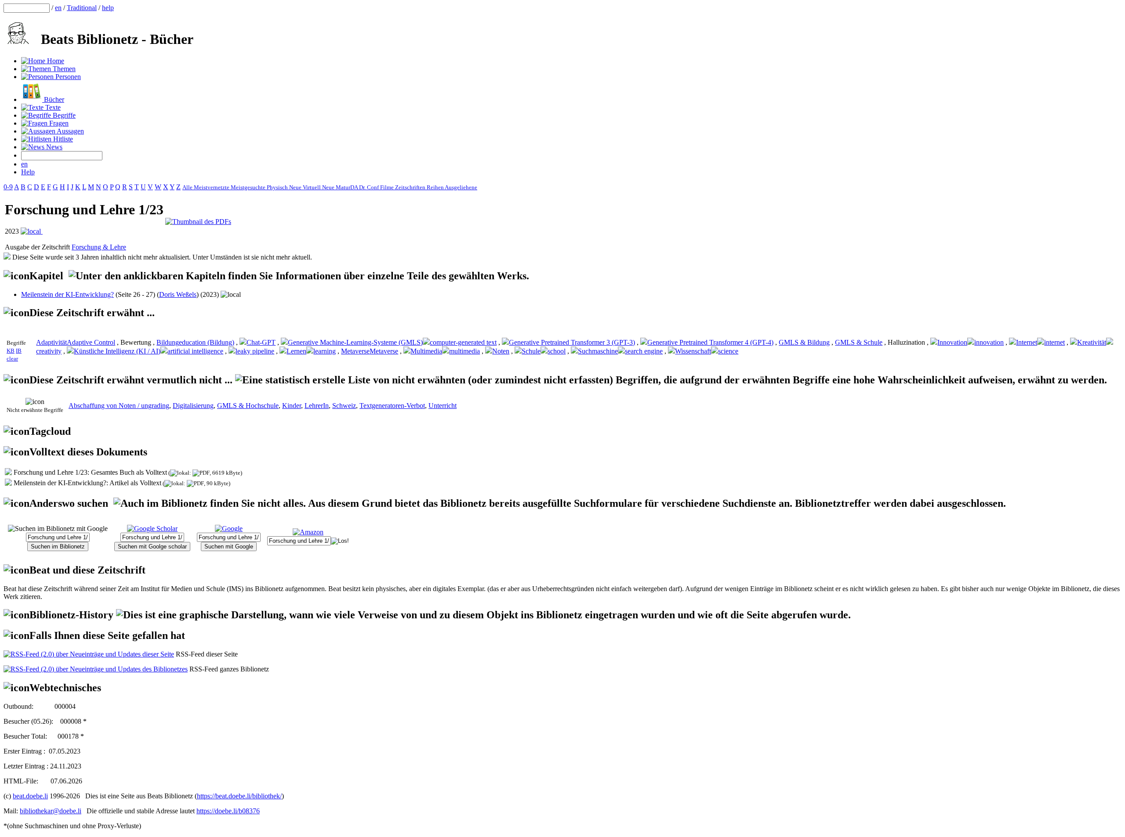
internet (1054, 342)
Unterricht (442, 405)
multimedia (464, 351)
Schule (531, 351)
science (728, 351)
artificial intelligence (195, 351)
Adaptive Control (91, 342)
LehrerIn (317, 405)
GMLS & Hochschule (248, 405)
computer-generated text (463, 342)
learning (324, 351)
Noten (500, 351)
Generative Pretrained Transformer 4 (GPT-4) (710, 342)
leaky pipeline (255, 351)
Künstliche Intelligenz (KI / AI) (117, 351)
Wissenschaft (693, 351)
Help (28, 172)
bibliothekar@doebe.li (50, 811)
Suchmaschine (598, 351)
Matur (343, 187)
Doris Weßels (177, 294)
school (557, 351)
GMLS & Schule (858, 342)
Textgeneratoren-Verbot (392, 405)
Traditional (82, 7)
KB (11, 350)
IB (19, 350)
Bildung (167, 342)
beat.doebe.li (30, 796)
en (58, 7)
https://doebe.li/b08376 (228, 811)
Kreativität (1091, 342)
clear (12, 358)
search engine (644, 351)
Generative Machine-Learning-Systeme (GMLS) (355, 342)
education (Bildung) (206, 342)
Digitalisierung (193, 405)
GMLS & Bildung (804, 342)
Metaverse (355, 351)
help (108, 7)
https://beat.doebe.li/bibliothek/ (239, 796)
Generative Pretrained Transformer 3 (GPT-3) (572, 342)
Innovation (952, 342)
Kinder (291, 405)
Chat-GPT (261, 342)
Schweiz (344, 405)
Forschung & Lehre (99, 247)
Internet (1026, 342)
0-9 (8, 187)
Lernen (296, 351)
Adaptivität (51, 342)
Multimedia (426, 351)
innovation (989, 342)
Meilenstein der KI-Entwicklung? (67, 294)
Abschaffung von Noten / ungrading (119, 405)
